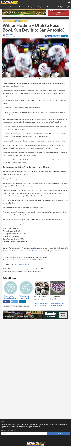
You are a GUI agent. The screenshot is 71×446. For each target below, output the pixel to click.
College (30, 7)
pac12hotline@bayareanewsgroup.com (17, 260)
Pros (20, 7)
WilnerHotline (24, 264)
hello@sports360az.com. (32, 427)
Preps (12, 7)
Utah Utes (26, 306)
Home (3, 7)
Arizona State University (8, 21)
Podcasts (50, 7)
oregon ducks (7, 306)
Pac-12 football (17, 306)
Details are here (35, 251)
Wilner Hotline (24, 21)
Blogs (40, 7)
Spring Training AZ (64, 7)
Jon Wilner (9, 34)
